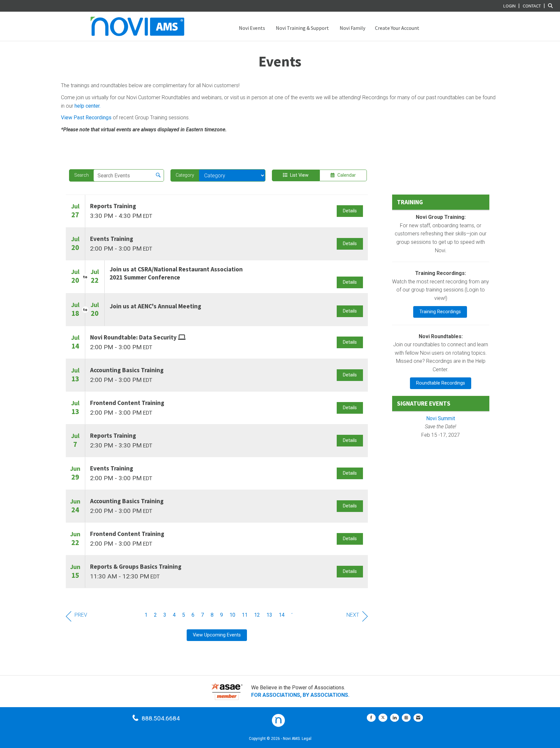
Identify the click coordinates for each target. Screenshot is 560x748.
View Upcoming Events (217, 635)
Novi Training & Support (302, 28)
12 (257, 615)
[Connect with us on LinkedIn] (394, 718)
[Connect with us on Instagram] (406, 718)
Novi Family (352, 28)
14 (282, 615)
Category (185, 175)
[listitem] (512, 6)
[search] (158, 175)
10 (232, 615)
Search (81, 175)
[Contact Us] (418, 718)
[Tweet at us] (383, 718)
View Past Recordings (86, 117)
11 (245, 615)
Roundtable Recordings (440, 383)
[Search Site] (551, 6)
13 (269, 615)
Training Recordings (440, 312)
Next (352, 615)
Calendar (345, 175)
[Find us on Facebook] (371, 718)
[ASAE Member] (227, 691)
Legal (306, 738)
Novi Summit (440, 418)
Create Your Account (397, 28)
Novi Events (251, 28)
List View (298, 175)
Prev (81, 615)
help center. (87, 106)
